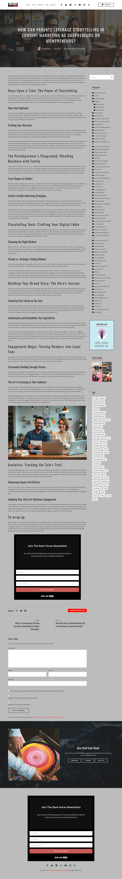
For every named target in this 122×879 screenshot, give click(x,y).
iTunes (97, 342)
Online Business (99, 215)
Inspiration (98, 181)
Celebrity (97, 124)
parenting (97, 463)
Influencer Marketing (101, 178)
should (103, 474)
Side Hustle (98, 275)
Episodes (41, 5)
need (105, 448)
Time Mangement (100, 298)
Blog (47, 5)
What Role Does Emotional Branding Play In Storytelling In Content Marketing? (70, 625)
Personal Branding (100, 232)
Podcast (98, 104)
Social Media (98, 281)
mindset (96, 445)
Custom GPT (98, 139)
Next (57, 620)
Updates (99, 110)
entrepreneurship (99, 434)
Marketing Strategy (100, 204)
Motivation (98, 210)
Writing (96, 312)
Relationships (98, 260)
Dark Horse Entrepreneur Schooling (56, 870)
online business (98, 456)
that (105, 488)
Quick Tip (99, 107)
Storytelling (81, 48)
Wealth (96, 301)
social (106, 477)
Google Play (99, 345)
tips (103, 492)
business (101, 398)
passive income (98, 466)
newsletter (97, 452)
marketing (68, 48)
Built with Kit (47, 596)
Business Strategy (100, 121)
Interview (97, 187)
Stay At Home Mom (100, 286)
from (95, 438)
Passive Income (99, 230)
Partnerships (98, 227)
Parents (74, 48)
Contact (52, 5)
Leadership (98, 192)
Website (97, 306)
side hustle (97, 477)
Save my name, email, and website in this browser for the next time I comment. (37, 691)
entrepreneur (98, 427)
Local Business (99, 195)
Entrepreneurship (100, 167)
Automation (98, 98)
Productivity (98, 255)
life (95, 441)
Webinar (97, 304)
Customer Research (100, 146)
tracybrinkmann (46, 48)
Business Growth (100, 119)
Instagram (97, 184)
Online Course (99, 218)
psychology (98, 258)
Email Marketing (99, 161)
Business (97, 116)
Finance (97, 169)
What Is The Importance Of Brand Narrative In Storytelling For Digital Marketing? (26, 626)
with (109, 495)
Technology (98, 295)
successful (97, 488)
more (104, 445)
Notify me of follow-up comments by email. (22, 698)
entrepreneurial (98, 430)
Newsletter (98, 212)
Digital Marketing (100, 149)
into (109, 438)
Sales (96, 263)
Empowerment (99, 164)
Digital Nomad (99, 152)
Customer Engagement (101, 142)
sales (95, 474)
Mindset (97, 207)
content (96, 409)
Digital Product (99, 155)
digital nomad (98, 420)
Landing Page (98, 189)
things (96, 492)
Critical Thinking (99, 136)
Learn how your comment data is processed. (48, 717)
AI (95, 96)
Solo (95, 283)
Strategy (96, 485)
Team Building (99, 292)
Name (10, 670)
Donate (107, 5)
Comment (12, 648)
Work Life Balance (100, 309)
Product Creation (99, 252)
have (102, 438)
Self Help (97, 269)
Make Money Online (100, 198)
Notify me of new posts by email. (19, 705)
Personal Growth (99, 240)
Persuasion (98, 243)
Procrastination (99, 249)
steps (95, 481)
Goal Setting (98, 175)
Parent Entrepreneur (101, 221)
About (34, 5)
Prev (37, 620)
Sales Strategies (99, 266)
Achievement (98, 93)
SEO (95, 272)
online (106, 452)
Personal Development (101, 235)
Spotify (101, 760)
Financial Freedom (100, 172)
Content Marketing (77, 610)
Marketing (97, 201)
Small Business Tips (101, 278)
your (95, 499)
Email (51, 670)
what (102, 495)
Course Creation (99, 133)
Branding (97, 113)
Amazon (74, 760)
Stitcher (104, 342)
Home (28, 5)
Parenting (97, 224)
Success (97, 289)
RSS (106, 345)
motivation (97, 448)
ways (95, 495)
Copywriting (98, 130)
